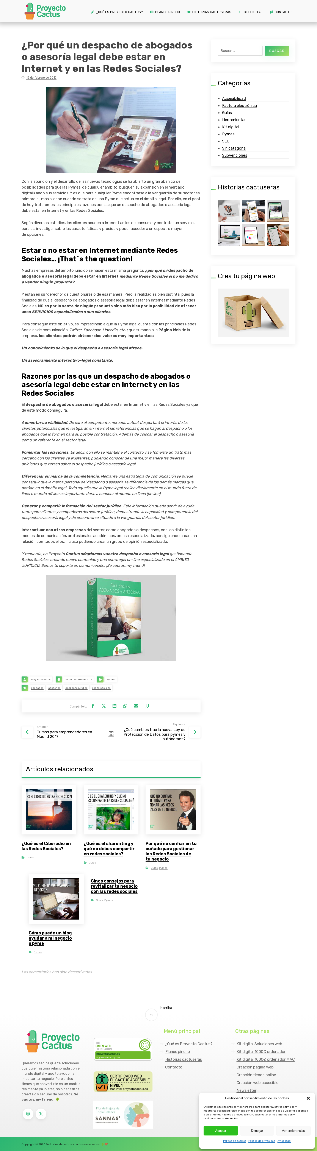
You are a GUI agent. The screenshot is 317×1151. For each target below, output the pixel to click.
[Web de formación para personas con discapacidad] (278, 235)
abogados (37, 687)
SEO (225, 141)
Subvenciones (234, 155)
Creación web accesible (257, 1082)
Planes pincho (177, 1051)
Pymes (111, 679)
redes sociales (101, 687)
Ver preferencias (293, 1130)
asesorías (54, 687)
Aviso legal (284, 1140)
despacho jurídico (76, 687)
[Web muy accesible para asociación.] (278, 211)
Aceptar (220, 1130)
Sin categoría (234, 148)
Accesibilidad (234, 98)
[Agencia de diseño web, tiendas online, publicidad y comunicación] (44, 11)
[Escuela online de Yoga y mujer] (229, 235)
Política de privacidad (261, 1140)
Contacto (173, 1067)
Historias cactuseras (183, 1059)
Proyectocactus (41, 679)
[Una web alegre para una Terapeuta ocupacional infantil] (229, 211)
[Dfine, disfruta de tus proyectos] (253, 235)
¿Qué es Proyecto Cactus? (188, 1044)
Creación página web (255, 1067)
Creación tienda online (256, 1075)
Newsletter (246, 1090)
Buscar (277, 51)
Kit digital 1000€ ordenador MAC (266, 1059)
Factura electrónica (239, 105)
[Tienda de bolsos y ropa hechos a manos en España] (253, 211)
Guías (30, 857)
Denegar (257, 1130)
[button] (308, 1098)
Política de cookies (234, 1140)
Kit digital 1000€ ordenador (261, 1051)
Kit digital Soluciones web (259, 1044)
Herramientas (234, 119)
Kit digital (230, 127)
